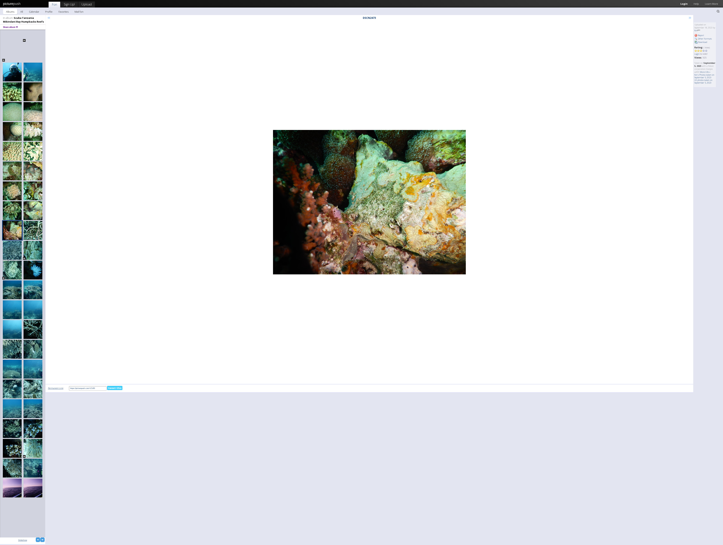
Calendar (34, 11)
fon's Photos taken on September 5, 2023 (704, 76)
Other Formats (704, 38)
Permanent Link (55, 388)
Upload (87, 4)
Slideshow (22, 540)
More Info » (705, 72)
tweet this (114, 388)
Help (696, 3)
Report (700, 35)
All (21, 11)
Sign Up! (69, 4)
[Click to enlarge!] (369, 202)
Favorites (64, 11)
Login (684, 3)
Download (702, 42)
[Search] (718, 11)
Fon (54, 4)
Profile (49, 11)
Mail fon (79, 11)
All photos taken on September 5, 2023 (703, 81)
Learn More (711, 3)
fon (695, 30)
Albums (10, 11)
